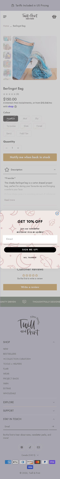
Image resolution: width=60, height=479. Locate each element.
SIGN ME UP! (30, 249)
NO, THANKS (30, 258)
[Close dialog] (57, 213)
